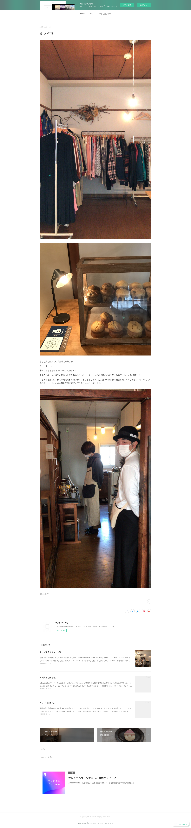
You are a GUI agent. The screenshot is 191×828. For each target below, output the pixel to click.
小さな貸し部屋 (105, 13)
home (82, 13)
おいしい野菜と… (47, 702)
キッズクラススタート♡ (50, 652)
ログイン (143, 5)
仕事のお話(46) (44, 594)
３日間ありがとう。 (48, 677)
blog (92, 13)
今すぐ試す (126, 5)
